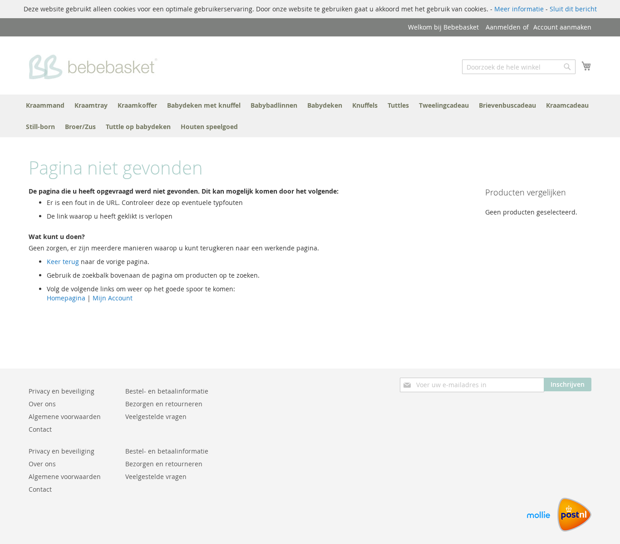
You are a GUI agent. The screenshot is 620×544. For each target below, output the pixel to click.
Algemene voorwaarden (65, 416)
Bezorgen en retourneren (163, 403)
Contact (40, 429)
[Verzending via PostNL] (574, 529)
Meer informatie (519, 9)
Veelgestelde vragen (156, 416)
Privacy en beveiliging (61, 391)
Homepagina (66, 298)
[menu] (310, 116)
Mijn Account (113, 298)
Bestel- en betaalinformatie (166, 391)
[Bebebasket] (95, 65)
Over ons (42, 403)
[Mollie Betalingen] (539, 529)
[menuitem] (45, 105)
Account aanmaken (562, 27)
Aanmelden (503, 27)
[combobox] (519, 67)
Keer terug (63, 261)
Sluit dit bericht (573, 9)
